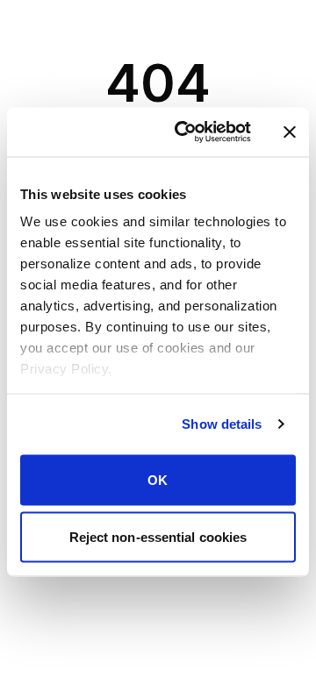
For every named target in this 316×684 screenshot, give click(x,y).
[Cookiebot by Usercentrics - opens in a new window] (185, 132)
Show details (222, 424)
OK (157, 479)
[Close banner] (290, 131)
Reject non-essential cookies (158, 537)
